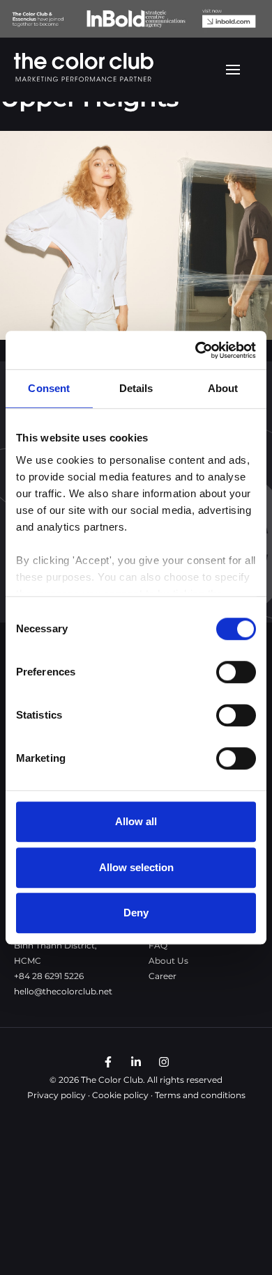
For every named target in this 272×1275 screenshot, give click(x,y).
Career (162, 976)
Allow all (136, 821)
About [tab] (223, 388)
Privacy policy (56, 1095)
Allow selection (136, 867)
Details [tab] (136, 388)
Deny (136, 912)
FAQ (158, 945)
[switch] (236, 672)
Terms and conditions (200, 1095)
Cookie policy (120, 1095)
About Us (168, 960)
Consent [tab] (49, 388)
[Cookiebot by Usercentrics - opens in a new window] (195, 350)
